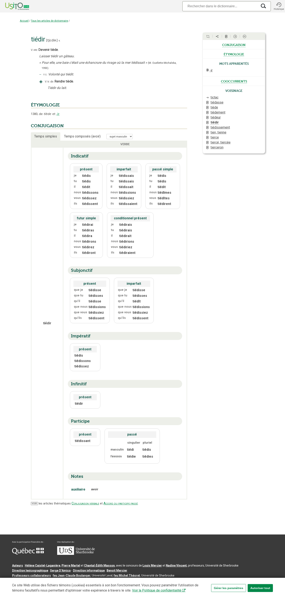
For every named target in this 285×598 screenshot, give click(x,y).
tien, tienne (218, 132)
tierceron (217, 147)
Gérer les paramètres (228, 588)
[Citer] (207, 36)
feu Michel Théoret (127, 575)
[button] (278, 6)
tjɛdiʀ (51, 40)
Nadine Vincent (176, 565)
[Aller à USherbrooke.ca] (76, 554)
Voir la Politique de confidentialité (156, 590)
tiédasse (217, 102)
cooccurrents (234, 81)
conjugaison (234, 44)
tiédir (215, 122)
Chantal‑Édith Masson (99, 565)
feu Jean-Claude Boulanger (72, 575)
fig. (45, 74)
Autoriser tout (260, 588)
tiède (214, 107)
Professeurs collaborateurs (31, 575)
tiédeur (216, 117)
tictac (214, 97)
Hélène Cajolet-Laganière (42, 565)
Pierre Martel (71, 565)
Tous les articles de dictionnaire (49, 20)
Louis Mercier (152, 565)
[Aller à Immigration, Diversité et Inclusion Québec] (28, 553)
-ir (57, 114)
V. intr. (34, 49)
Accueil (24, 20)
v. (59, 40)
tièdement (218, 112)
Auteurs (17, 565)
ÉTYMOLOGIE (45, 104)
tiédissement (220, 127)
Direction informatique (89, 570)
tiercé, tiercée (221, 142)
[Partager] (217, 36)
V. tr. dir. (49, 81)
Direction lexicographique (30, 570)
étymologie (234, 53)
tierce (215, 137)
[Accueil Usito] (12, 6)
